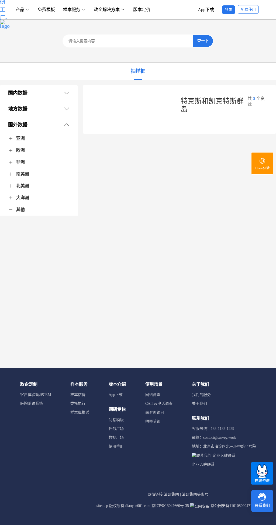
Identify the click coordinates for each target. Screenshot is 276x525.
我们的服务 (201, 395)
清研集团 (171, 494)
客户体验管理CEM (35, 395)
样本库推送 (79, 412)
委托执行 (77, 404)
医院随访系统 (31, 404)
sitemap (102, 506)
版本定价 (141, 9)
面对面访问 (154, 412)
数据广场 (116, 438)
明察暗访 (152, 421)
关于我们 (199, 404)
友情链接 (155, 494)
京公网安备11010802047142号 (234, 506)
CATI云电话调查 (158, 404)
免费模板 (46, 9)
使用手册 (116, 446)
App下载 (206, 9)
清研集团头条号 (195, 494)
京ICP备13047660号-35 (170, 506)
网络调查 (152, 395)
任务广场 (116, 429)
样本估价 (77, 395)
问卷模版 (116, 420)
